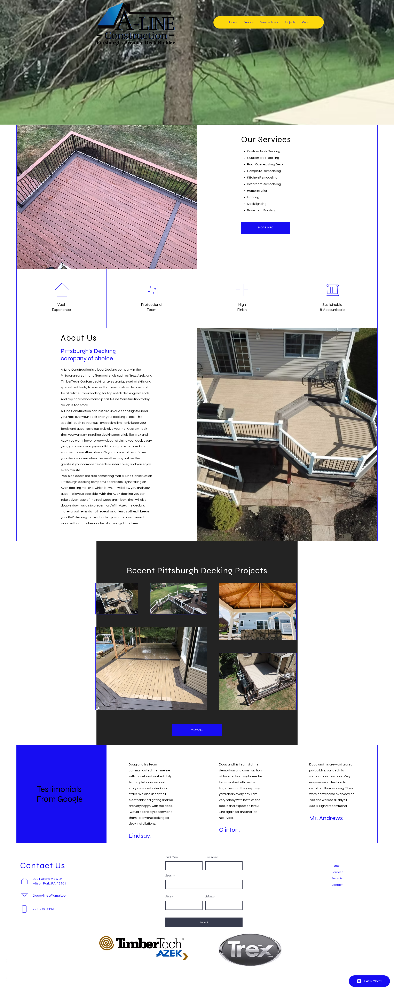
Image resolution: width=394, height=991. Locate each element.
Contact (337, 884)
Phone (169, 896)
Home (336, 865)
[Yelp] (8, 979)
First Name (171, 856)
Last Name (211, 856)
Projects (337, 878)
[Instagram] (8, 970)
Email (168, 875)
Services (337, 872)
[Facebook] (8, 961)
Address (209, 896)
